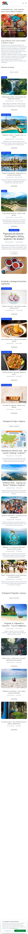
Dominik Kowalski (6, 32)
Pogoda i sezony (6, 114)
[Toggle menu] (25, 3)
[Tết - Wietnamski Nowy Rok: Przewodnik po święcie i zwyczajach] (14, 25)
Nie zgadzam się (8, 930)
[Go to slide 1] (22, 35)
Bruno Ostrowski (9, 177)
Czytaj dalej (14, 253)
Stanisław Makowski (9, 101)
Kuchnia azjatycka (14, 230)
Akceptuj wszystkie (20, 930)
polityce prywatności (14, 928)
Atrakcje (4, 77)
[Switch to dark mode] (23, 3)
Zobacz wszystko (14, 72)
